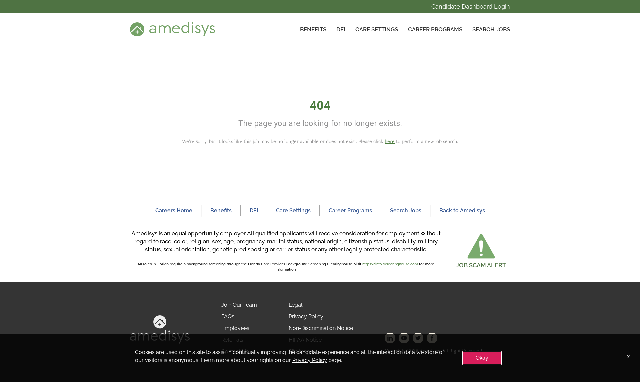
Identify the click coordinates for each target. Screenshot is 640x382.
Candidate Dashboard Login (470, 6)
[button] (481, 251)
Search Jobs (491, 29)
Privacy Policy (306, 316)
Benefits (313, 29)
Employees (235, 328)
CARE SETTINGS (376, 29)
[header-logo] (172, 29)
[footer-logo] (160, 329)
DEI (340, 29)
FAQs (227, 316)
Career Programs (435, 29)
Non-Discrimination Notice (321, 328)
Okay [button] (482, 358)
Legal (295, 305)
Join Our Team (239, 305)
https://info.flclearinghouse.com (390, 264)
